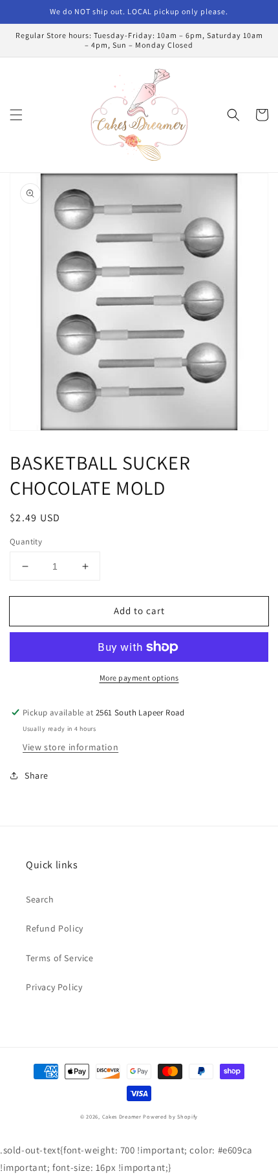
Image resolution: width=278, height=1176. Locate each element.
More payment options (139, 678)
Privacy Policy (54, 987)
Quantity (26, 541)
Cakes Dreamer (122, 1116)
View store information (70, 747)
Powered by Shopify (170, 1116)
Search (40, 899)
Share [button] (36, 775)
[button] (16, 115)
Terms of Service (60, 958)
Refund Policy (54, 928)
